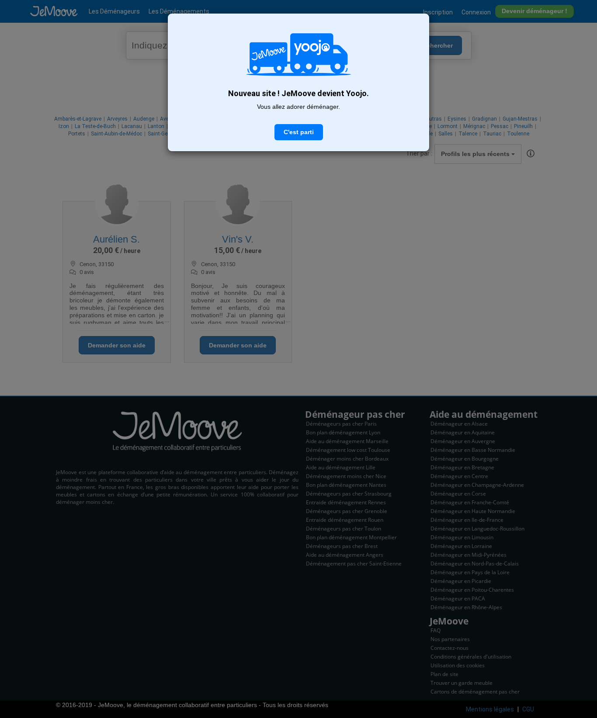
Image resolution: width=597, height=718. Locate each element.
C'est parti (299, 131)
